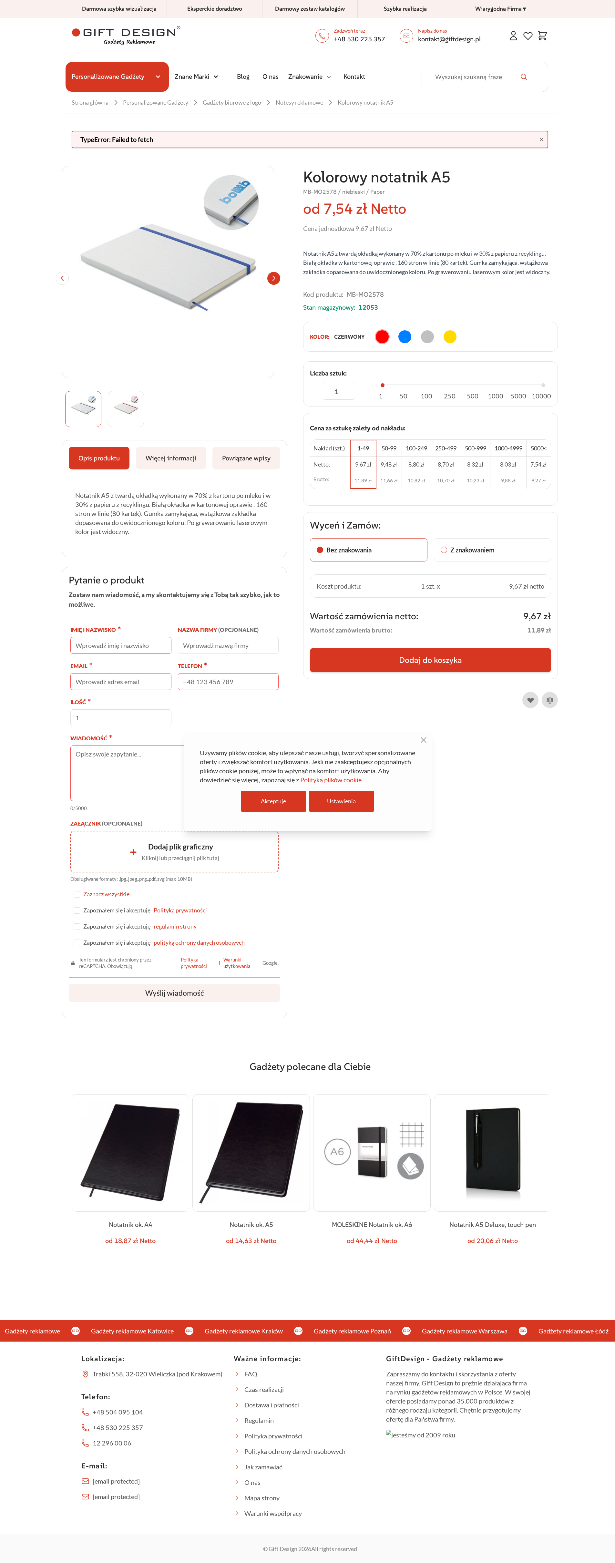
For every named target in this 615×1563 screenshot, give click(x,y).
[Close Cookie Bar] (423, 740)
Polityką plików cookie (331, 780)
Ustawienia (341, 801)
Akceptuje (273, 801)
